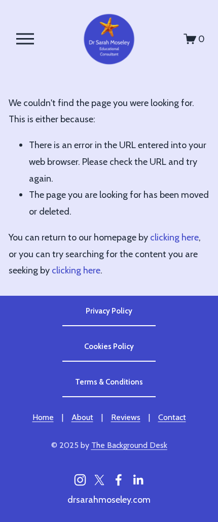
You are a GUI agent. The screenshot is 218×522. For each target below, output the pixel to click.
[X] (99, 480)
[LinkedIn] (138, 480)
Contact (172, 417)
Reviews (125, 417)
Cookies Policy (109, 346)
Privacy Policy (109, 311)
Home (43, 417)
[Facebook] (119, 480)
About (82, 417)
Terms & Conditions (109, 382)
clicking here (174, 237)
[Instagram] (80, 480)
